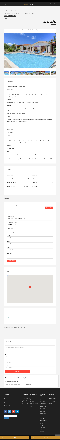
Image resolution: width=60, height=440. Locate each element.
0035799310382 (5, 1)
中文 (41, 429)
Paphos (24, 10)
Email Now (45, 437)
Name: (6, 354)
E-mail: (6, 360)
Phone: (6, 365)
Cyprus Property (26, 398)
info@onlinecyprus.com (11, 405)
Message (9, 253)
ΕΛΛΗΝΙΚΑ (42, 427)
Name (8, 235)
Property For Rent (13, 1)
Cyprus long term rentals (15, 10)
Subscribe (28, 384)
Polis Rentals (31, 10)
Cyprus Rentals (25, 403)
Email (8, 247)
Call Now (15, 437)
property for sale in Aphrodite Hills (34, 404)
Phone (8, 241)
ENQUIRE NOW (11, 261)
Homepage (6, 10)
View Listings (49, 207)
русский (42, 431)
